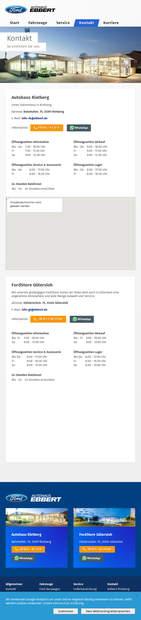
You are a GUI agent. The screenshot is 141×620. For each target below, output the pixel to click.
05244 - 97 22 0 (30, 549)
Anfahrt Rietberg (118, 589)
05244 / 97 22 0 (48, 127)
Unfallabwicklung (85, 589)
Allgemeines (14, 584)
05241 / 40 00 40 (50, 319)
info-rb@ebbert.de (35, 118)
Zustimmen (65, 611)
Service (63, 23)
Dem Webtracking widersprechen (108, 611)
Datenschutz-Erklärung (68, 603)
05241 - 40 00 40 (99, 549)
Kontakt (86, 23)
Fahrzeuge (37, 23)
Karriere (111, 23)
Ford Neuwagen (49, 589)
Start (14, 23)
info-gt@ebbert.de (34, 309)
